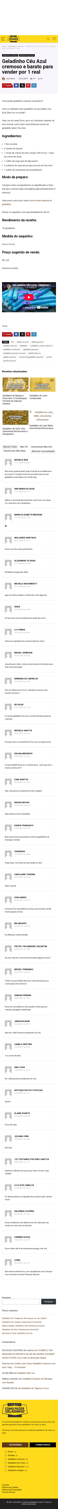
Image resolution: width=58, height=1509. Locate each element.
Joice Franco (10, 79)
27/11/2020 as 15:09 (22, 563)
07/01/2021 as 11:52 (22, 707)
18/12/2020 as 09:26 (22, 655)
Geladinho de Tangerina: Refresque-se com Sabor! (24, 1318)
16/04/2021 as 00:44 (22, 1116)
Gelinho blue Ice (34, 353)
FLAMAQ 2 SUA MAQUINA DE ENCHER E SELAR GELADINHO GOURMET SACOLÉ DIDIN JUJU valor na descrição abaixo (28, 1354)
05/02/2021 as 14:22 (22, 782)
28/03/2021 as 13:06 (22, 998)
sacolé (49, 357)
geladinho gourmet (30, 350)
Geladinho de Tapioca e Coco (35, 1388)
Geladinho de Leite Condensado (38, 397)
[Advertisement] (29, 17)
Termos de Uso (8, 1492)
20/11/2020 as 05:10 (22, 540)
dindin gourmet (37, 342)
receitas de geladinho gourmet (31, 357)
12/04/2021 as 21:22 (22, 1070)
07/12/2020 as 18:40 (22, 586)
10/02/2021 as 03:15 (22, 805)
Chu (12, 342)
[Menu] (3, 39)
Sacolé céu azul (9, 361)
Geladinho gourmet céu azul (14, 353)
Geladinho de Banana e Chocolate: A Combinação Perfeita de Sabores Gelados (15, 399)
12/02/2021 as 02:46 (22, 828)
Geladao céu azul (10, 346)
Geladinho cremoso (16, 46)
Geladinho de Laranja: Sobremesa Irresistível (21, 1322)
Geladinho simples (16, 1470)
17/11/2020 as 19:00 (22, 517)
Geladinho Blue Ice (26, 1373)
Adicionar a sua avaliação (43, 451)
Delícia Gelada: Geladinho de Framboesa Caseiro (23, 1326)
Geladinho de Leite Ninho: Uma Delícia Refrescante (41, 427)
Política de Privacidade (12, 1490)
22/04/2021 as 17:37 (22, 1162)
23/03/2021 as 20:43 (22, 972)
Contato (5, 1485)
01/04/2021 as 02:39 (22, 1024)
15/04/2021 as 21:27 (22, 1093)
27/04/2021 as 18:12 (22, 1188)
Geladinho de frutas (16, 1463)
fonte (4, 326)
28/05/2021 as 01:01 (22, 1263)
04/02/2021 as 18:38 (22, 756)
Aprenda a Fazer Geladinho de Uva (17, 1333)
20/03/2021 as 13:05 (22, 949)
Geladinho (23, 346)
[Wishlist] (54, 39)
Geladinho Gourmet (27, 55)
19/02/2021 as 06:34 (22, 854)
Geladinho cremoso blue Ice (41, 346)
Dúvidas (11, 1455)
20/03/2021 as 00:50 (22, 926)
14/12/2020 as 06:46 (22, 609)
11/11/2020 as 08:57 (22, 463)
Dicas (10, 1452)
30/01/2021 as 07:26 (22, 733)
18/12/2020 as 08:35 (22, 632)
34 (41, 79)
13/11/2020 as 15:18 (22, 492)
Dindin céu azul (22, 342)
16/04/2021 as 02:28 (22, 1139)
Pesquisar (6, 1297)
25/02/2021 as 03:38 (22, 877)
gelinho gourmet (9, 357)
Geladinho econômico (11, 350)
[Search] (48, 39)
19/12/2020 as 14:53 (22, 681)
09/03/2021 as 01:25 (22, 900)
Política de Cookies (10, 1487)
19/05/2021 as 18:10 (22, 1240)
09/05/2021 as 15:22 (22, 1214)
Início (4, 46)
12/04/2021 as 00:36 (22, 1047)
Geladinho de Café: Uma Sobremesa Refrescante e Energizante (15, 431)
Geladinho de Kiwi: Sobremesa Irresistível (20, 1329)
